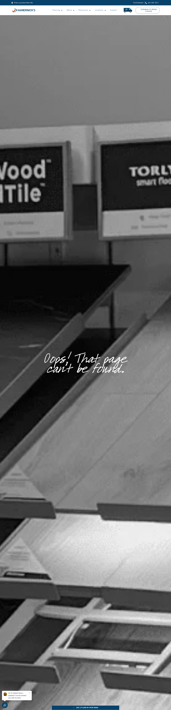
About (69, 10)
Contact (113, 10)
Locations (99, 10)
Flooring (56, 10)
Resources (83, 10)
